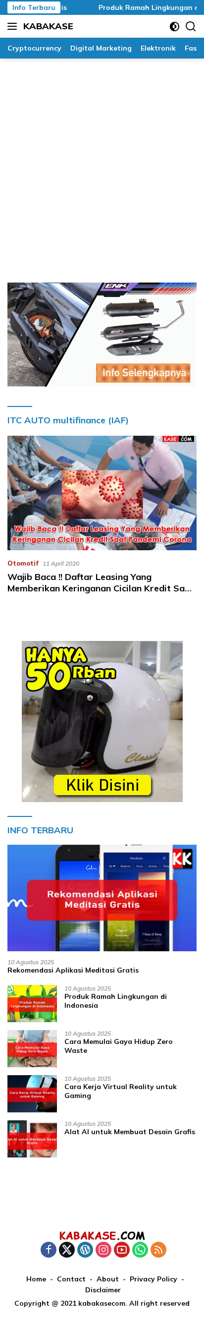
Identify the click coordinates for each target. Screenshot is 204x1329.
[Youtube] (122, 1250)
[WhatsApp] (140, 1250)
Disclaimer (103, 1289)
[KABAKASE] (102, 1235)
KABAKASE (48, 26)
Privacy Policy (153, 1278)
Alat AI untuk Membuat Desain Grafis (129, 1131)
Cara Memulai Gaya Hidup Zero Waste (118, 1046)
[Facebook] (48, 1250)
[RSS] (158, 1250)
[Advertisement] (102, 165)
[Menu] (14, 26)
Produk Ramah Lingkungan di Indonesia (115, 1001)
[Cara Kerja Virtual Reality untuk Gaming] (32, 1093)
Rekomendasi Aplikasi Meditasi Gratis (73, 970)
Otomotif (23, 563)
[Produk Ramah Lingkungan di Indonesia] (32, 1003)
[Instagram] (103, 1250)
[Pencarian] (191, 26)
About (108, 1278)
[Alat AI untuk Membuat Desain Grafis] (32, 1138)
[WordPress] (85, 1250)
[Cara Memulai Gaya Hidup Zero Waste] (32, 1048)
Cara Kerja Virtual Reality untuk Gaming (120, 1091)
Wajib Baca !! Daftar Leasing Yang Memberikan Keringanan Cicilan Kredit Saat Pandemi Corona (100, 588)
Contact (71, 1278)
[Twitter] (67, 1250)
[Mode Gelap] (174, 26)
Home (36, 1278)
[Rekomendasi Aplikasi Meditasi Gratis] (102, 898)
